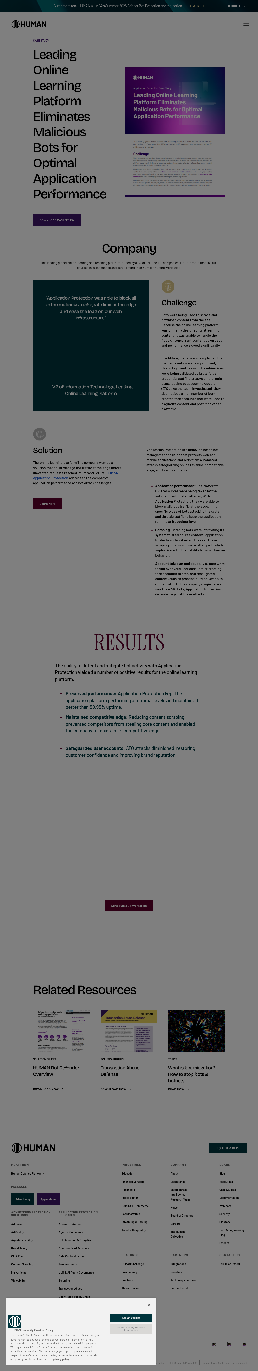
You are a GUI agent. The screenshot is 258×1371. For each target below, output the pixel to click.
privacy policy (61, 1359)
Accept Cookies (131, 1317)
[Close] (148, 1305)
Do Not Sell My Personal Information (131, 1329)
